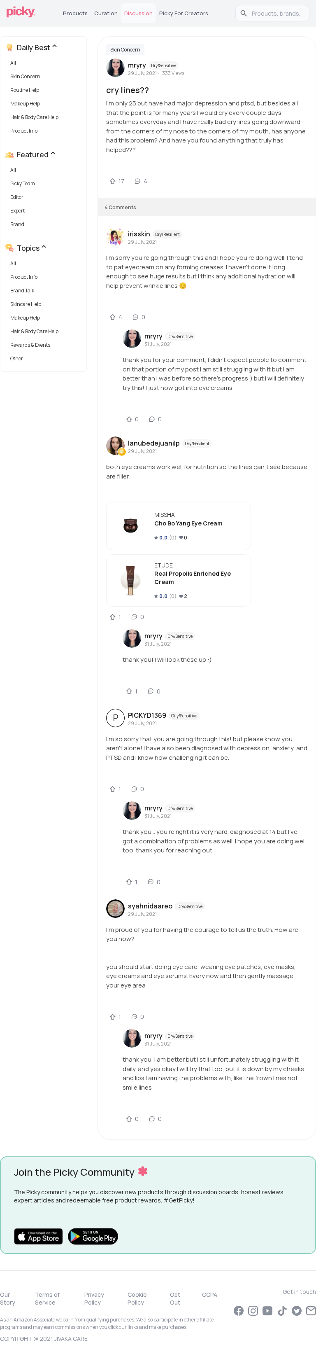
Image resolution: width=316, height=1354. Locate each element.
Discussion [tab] (138, 13)
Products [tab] (75, 13)
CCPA (209, 1294)
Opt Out (175, 1298)
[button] (45, 65)
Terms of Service (47, 1298)
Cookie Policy (137, 1298)
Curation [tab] (106, 13)
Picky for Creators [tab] (183, 13)
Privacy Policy (94, 1298)
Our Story (7, 1298)
